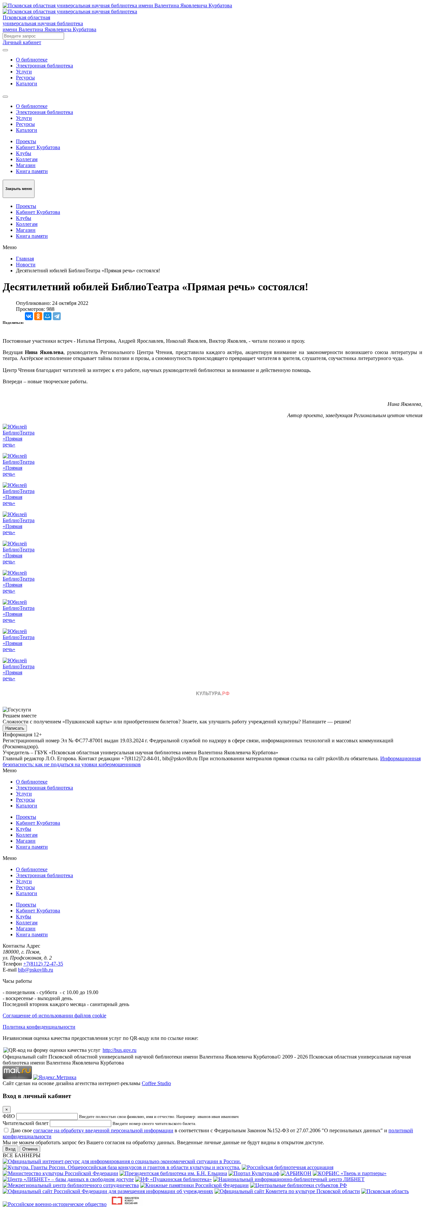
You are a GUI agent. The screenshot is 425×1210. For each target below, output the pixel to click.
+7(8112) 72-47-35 (43, 964)
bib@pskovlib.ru (35, 970)
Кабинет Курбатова (38, 147)
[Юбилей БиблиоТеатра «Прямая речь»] (19, 444)
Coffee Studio (156, 1083)
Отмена (30, 1149)
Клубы (23, 153)
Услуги (24, 71)
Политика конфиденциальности (39, 1027)
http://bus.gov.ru (119, 1050)
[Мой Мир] (47, 316)
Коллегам (27, 159)
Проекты (26, 141)
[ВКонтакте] (29, 316)
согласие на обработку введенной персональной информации (103, 1130)
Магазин (26, 165)
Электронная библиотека (44, 65)
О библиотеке (31, 59)
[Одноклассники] (38, 316)
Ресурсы (25, 77)
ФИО (9, 1116)
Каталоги (26, 83)
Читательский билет (25, 1123)
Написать (14, 728)
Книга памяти (32, 171)
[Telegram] (57, 316)
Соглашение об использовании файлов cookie (54, 1015)
